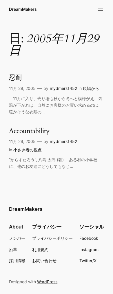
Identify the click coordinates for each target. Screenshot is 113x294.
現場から (91, 88)
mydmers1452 (63, 88)
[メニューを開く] (100, 9)
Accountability (29, 131)
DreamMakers (23, 9)
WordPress (47, 281)
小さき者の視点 (27, 149)
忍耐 (15, 77)
